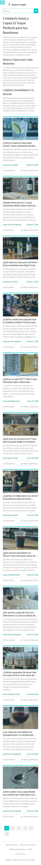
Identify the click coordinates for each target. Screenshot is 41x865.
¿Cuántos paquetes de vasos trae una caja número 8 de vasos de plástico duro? (19, 674)
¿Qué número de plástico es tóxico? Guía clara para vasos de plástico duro (19, 554)
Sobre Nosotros (12, 845)
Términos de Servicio (27, 845)
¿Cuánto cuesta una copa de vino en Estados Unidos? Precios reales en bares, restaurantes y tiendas (20, 321)
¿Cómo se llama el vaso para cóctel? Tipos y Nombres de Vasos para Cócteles (20, 144)
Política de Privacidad (17, 849)
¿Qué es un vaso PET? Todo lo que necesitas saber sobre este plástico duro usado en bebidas (20, 380)
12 (7, 833)
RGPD (30, 849)
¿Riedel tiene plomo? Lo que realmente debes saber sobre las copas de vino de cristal (19, 204)
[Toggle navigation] (2, 2)
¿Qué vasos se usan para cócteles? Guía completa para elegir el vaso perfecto (20, 264)
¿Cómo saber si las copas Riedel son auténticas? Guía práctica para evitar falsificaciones (20, 793)
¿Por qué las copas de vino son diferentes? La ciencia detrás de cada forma (19, 614)
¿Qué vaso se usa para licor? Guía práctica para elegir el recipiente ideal (19, 440)
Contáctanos (20, 854)
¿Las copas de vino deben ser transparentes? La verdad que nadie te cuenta (18, 733)
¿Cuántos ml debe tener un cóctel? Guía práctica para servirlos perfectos (20, 497)
